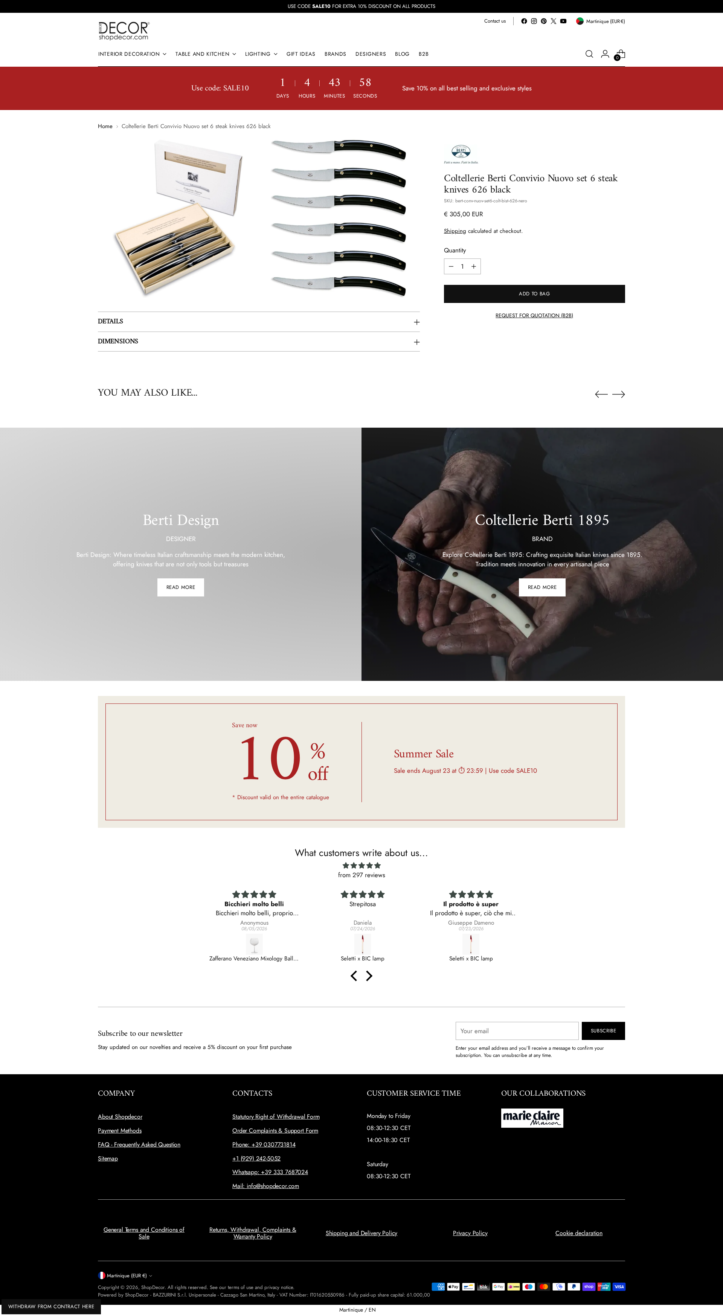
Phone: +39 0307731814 (264, 1144)
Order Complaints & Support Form (275, 1130)
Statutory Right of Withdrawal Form (276, 1116)
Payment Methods (120, 1130)
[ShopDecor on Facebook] (524, 21)
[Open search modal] (589, 53)
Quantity (455, 250)
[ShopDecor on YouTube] (563, 21)
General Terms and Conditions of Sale (144, 1233)
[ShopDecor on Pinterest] (543, 21)
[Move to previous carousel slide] (601, 394)
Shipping (455, 231)
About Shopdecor (120, 1116)
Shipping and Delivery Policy (362, 1233)
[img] (361, 866)
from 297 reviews (361, 874)
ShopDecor (153, 1287)
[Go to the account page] (605, 53)
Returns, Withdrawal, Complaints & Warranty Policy (252, 1233)
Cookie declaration (578, 1233)
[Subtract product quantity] (451, 266)
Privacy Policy (470, 1233)
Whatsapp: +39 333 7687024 (270, 1172)
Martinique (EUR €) (127, 1275)
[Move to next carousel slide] (618, 394)
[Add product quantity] (473, 266)
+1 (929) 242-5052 (256, 1158)
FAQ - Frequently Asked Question (139, 1144)
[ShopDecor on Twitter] (553, 21)
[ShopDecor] (124, 30)
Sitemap (108, 1158)
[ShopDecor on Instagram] (534, 21)
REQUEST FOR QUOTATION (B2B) (534, 315)
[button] (356, 975)
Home (105, 126)
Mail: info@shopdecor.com (265, 1186)
